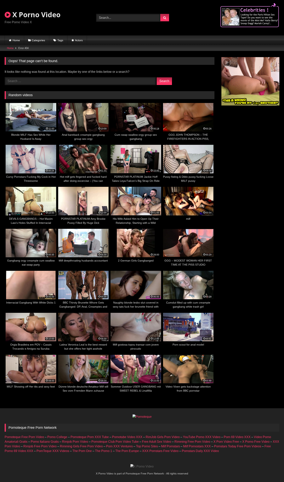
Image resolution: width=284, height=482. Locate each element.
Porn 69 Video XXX (237, 437)
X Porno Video (35, 14)
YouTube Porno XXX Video (201, 437)
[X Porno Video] (142, 466)
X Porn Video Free (226, 441)
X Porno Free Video (256, 441)
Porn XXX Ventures (119, 446)
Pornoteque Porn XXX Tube (90, 437)
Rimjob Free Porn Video (40, 446)
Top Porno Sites (147, 446)
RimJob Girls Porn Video (163, 437)
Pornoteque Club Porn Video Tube (115, 441)
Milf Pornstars (170, 446)
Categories (38, 40)
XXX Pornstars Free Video (160, 451)
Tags (60, 40)
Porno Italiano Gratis (45, 441)
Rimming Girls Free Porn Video (81, 446)
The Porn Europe (127, 451)
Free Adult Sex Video (156, 441)
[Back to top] (272, 470)
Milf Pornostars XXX (197, 446)
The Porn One (82, 451)
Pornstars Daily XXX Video (200, 451)
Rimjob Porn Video (75, 441)
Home (16, 40)
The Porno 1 (103, 451)
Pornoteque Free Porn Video (24, 437)
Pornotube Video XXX (127, 437)
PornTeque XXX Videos (53, 451)
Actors (79, 40)
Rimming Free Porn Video (192, 441)
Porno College (57, 437)
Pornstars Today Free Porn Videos (237, 446)
